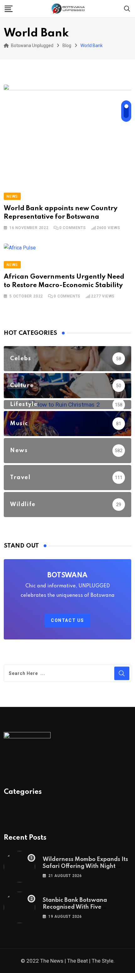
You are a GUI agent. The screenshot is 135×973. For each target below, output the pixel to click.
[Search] (127, 8)
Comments (72, 228)
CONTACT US (67, 620)
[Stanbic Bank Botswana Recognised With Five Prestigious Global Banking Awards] (19, 907)
